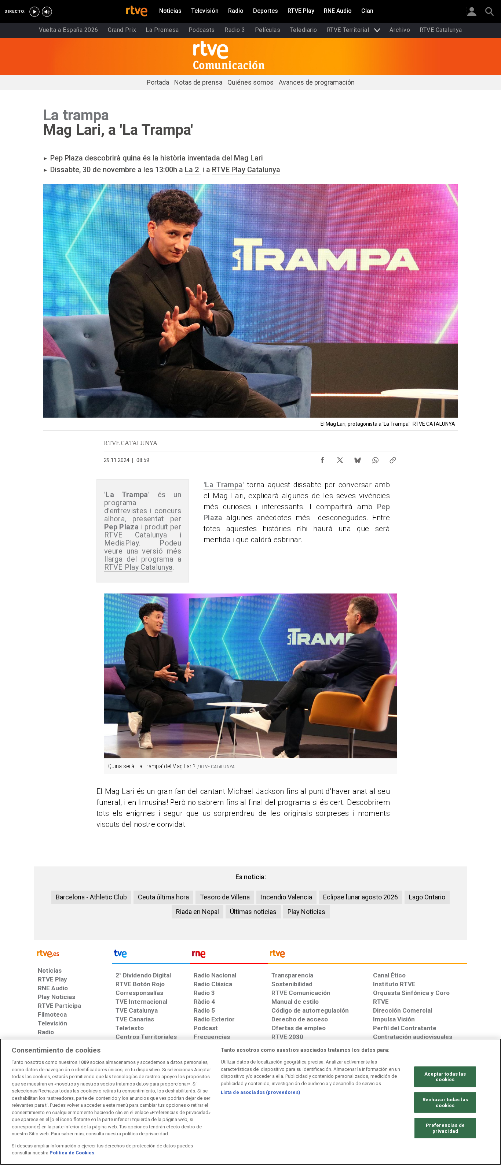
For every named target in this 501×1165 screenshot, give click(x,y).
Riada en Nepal (197, 912)
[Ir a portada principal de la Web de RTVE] (73, 953)
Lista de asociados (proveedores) (260, 1092)
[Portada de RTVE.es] (136, 11)
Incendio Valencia (286, 897)
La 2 (193, 169)
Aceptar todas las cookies (445, 1076)
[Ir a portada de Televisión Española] (151, 955)
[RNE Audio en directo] (47, 11)
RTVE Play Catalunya (246, 169)
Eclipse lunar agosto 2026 (360, 897)
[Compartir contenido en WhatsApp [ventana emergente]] (375, 458)
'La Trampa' (224, 484)
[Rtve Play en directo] (34, 11)
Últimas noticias (253, 912)
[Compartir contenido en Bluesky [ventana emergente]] (357, 458)
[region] (250, 1102)
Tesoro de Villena (225, 897)
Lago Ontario (427, 897)
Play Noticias (306, 912)
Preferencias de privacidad (445, 1128)
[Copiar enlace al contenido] (393, 458)
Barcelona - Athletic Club (91, 897)
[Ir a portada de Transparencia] (367, 955)
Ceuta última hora (163, 897)
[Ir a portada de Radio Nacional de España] (229, 955)
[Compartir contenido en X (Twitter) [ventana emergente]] (340, 458)
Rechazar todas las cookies (445, 1102)
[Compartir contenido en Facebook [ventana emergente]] (322, 458)
